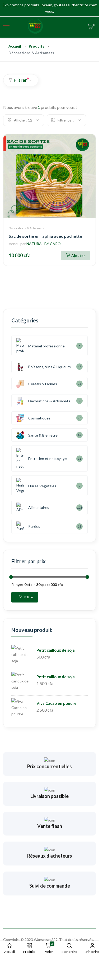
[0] (90, 27)
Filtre (28, 597)
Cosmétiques (39, 418)
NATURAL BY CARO (43, 243)
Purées (34, 526)
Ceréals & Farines (42, 384)
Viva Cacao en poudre (56, 703)
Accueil (14, 46)
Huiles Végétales (42, 486)
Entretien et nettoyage (47, 458)
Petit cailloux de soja (55, 650)
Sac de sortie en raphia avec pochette (45, 236)
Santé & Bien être (43, 435)
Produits (36, 46)
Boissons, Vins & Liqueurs (49, 366)
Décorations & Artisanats (26, 228)
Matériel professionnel (46, 346)
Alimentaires (38, 507)
